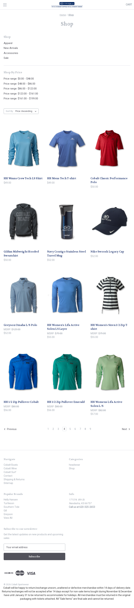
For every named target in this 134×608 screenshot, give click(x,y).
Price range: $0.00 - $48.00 (19, 78)
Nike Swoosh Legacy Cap (107, 251)
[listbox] (26, 111)
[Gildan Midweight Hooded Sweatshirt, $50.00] (23, 221)
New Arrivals (11, 48)
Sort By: (9, 111)
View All (8, 517)
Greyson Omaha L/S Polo (20, 325)
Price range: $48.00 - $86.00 (19, 83)
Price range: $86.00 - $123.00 (20, 88)
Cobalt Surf (10, 472)
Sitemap (8, 483)
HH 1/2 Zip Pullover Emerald (66, 402)
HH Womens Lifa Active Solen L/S (106, 404)
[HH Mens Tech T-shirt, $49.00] (67, 148)
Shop (72, 468)
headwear (74, 464)
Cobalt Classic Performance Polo (109, 180)
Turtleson (9, 503)
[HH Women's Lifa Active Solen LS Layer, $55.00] (67, 295)
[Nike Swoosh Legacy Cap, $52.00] (110, 221)
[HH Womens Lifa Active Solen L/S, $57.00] (110, 372)
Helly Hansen (11, 499)
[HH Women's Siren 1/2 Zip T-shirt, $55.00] (110, 295)
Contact (8, 475)
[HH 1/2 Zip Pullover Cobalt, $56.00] (23, 372)
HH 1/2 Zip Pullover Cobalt (21, 402)
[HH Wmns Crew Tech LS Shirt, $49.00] (23, 148)
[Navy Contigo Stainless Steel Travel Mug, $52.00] (67, 221)
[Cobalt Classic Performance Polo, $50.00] (110, 148)
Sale (6, 58)
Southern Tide (11, 507)
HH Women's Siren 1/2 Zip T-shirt (109, 327)
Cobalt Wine (10, 468)
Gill (5, 510)
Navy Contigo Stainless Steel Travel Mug (66, 253)
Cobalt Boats (11, 464)
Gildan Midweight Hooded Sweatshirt (21, 253)
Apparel (8, 43)
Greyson (8, 514)
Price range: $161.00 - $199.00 (21, 98)
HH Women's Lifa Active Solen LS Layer (63, 327)
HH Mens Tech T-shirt (61, 178)
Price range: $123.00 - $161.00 (21, 93)
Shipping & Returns (14, 479)
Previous (11, 429)
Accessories (11, 53)
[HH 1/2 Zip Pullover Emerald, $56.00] (67, 372)
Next (125, 429)
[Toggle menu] (5, 5)
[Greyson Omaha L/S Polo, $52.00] (23, 295)
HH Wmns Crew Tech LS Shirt (23, 178)
